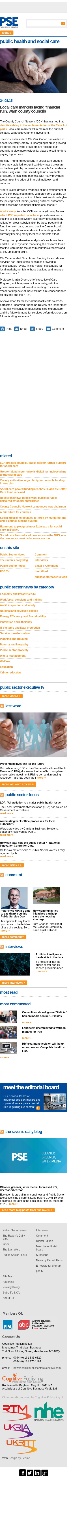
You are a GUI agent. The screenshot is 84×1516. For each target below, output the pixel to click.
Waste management (13, 655)
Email (23, 328)
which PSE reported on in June (19, 215)
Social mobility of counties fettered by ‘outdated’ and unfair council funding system (33, 519)
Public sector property (14, 650)
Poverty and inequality (14, 644)
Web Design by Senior (16, 1458)
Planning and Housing (14, 638)
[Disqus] (33, 393)
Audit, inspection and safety (17, 605)
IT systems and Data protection (20, 627)
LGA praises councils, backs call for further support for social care (33, 464)
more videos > (11, 696)
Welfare (5, 661)
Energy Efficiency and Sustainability (23, 616)
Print (8, 328)
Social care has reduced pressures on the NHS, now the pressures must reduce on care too (33, 537)
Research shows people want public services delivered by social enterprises (29, 499)
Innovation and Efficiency (16, 622)
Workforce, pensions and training (21, 599)
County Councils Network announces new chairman (33, 506)
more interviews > (13, 982)
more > (41, 777)
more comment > (13, 937)
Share (39, 328)
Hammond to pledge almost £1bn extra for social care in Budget (31, 528)
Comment (58, 328)
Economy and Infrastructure (18, 594)
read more (6, 813)
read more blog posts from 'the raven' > (27, 1210)
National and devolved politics (19, 610)
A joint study (8, 211)
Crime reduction (10, 672)
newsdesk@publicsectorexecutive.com (37, 1368)
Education (6, 667)
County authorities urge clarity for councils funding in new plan (32, 482)
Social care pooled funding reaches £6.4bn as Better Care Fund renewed (33, 491)
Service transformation (15, 633)
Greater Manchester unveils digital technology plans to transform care (33, 473)
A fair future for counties (15, 512)
